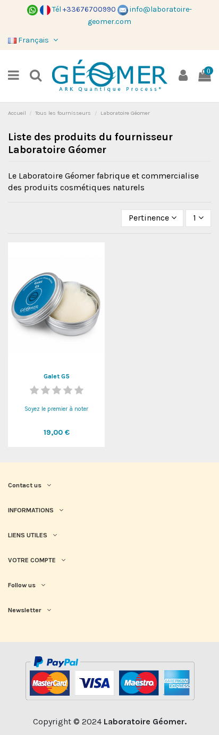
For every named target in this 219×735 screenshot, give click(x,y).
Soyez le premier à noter (56, 408)
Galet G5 (57, 376)
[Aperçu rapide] (56, 363)
